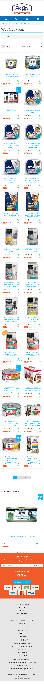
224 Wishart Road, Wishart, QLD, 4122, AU (23, 662)
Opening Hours (22, 630)
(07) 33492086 (23, 665)
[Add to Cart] (18, 82)
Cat (7, 23)
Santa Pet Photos (22, 652)
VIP (5, 84)
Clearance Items (22, 655)
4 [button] (27, 552)
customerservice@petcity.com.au (22, 669)
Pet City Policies (22, 636)
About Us (22, 624)
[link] (18, 575)
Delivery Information (22, 614)
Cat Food (14, 23)
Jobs (22, 627)
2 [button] (20, 552)
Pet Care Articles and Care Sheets (22, 646)
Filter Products (8, 37)
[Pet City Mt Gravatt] (22, 9)
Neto (29, 678)
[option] (22, 522)
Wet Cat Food (24, 23)
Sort (17, 46)
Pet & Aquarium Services (22, 643)
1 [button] (17, 552)
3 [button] (24, 552)
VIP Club (22, 610)
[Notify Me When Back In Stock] (18, 360)
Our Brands (22, 649)
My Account (22, 607)
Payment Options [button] (22, 582)
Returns (22, 617)
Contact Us (22, 633)
